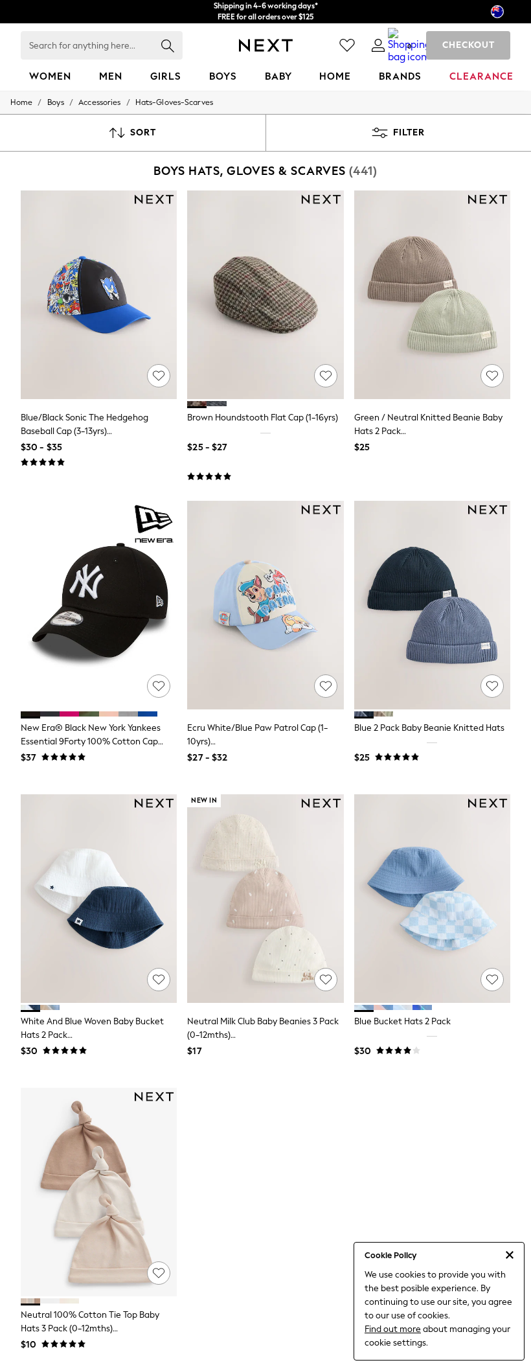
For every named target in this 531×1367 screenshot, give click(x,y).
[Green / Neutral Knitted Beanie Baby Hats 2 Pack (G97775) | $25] (432, 294)
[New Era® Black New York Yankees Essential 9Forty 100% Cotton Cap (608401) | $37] (99, 605)
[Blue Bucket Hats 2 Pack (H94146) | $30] (432, 898)
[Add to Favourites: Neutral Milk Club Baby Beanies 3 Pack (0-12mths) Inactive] (326, 980)
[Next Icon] (266, 45)
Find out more (393, 1329)
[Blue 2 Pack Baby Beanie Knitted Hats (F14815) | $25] (432, 605)
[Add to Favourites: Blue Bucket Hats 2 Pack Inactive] (492, 980)
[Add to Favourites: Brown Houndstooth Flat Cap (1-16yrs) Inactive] (326, 376)
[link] (378, 45)
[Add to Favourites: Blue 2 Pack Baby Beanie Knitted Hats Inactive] (492, 686)
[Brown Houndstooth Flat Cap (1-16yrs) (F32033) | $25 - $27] (265, 294)
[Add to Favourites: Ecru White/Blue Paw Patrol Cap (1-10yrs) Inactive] (326, 686)
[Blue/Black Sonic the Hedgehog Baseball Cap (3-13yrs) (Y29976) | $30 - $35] (99, 294)
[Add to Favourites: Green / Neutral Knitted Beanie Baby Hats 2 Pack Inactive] (492, 376)
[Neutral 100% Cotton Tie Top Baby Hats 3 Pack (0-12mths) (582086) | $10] (99, 1192)
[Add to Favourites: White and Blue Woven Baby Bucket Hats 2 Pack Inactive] (159, 980)
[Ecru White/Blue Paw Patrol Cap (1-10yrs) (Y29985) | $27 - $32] (265, 605)
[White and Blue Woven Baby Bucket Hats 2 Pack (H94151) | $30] (99, 898)
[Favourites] (347, 45)
